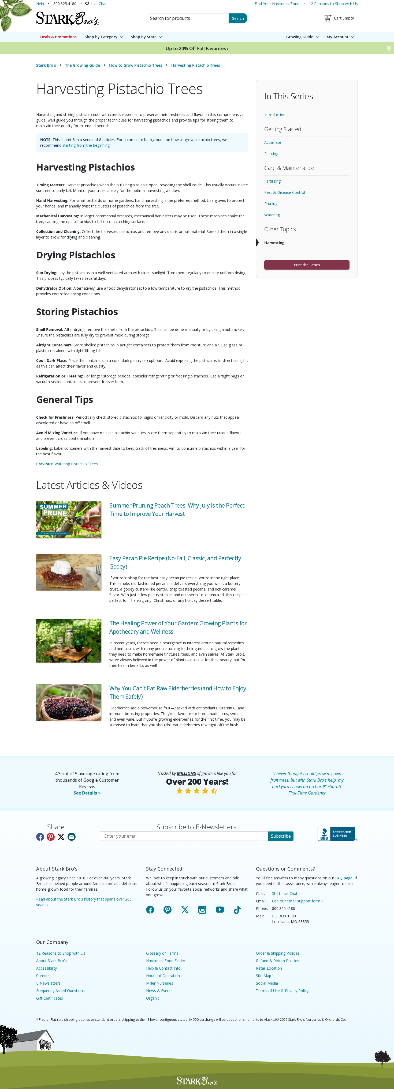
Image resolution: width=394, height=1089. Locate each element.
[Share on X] (61, 837)
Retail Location (269, 968)
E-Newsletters (48, 983)
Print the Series (307, 264)
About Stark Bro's (51, 960)
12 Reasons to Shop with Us (333, 3)
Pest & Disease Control (284, 192)
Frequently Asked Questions (60, 990)
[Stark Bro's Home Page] (67, 18)
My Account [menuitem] (337, 36)
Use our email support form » (297, 900)
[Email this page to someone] (72, 837)
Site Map (263, 975)
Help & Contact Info (163, 968)
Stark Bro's (46, 65)
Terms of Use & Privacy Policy (282, 990)
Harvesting (274, 242)
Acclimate (272, 142)
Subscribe (281, 836)
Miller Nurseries (159, 983)
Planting (271, 153)
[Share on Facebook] (40, 837)
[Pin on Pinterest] (51, 837)
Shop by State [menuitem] (144, 36)
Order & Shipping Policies (278, 953)
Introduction (274, 114)
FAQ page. (344, 877)
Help (40, 3)
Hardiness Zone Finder (165, 960)
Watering (272, 214)
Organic (152, 998)
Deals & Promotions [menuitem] (58, 36)
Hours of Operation (163, 975)
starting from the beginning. (86, 145)
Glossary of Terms (162, 953)
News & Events (159, 990)
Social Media (267, 983)
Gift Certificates (49, 998)
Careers (43, 975)
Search (238, 18)
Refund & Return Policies (277, 960)
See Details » (87, 793)
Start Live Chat (285, 893)
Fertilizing (272, 181)
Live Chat (99, 3)
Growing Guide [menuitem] (299, 36)
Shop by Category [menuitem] (101, 36)
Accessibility (46, 968)
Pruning (270, 203)
